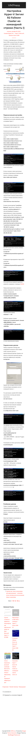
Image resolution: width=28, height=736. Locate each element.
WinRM (22, 284)
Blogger (24, 731)
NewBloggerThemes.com (14, 735)
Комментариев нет (9, 33)
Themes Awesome (11, 733)
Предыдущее (22, 686)
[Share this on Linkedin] (19, 601)
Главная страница (13, 686)
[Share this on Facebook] (12, 601)
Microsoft (21, 33)
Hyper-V (17, 33)
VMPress (14, 5)
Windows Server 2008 (14, 35)
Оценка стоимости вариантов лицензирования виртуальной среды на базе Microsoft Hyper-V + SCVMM (7, 627)
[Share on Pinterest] (17, 601)
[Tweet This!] (13, 601)
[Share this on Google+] (15, 601)
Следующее (5, 686)
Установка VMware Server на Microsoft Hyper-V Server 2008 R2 (15, 644)
